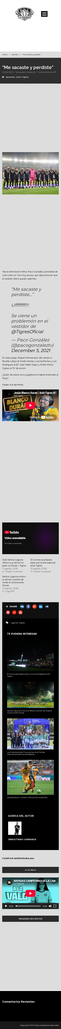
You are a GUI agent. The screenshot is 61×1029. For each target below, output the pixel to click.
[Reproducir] (6, 906)
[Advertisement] (30, 37)
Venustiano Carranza (25, 72)
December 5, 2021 (30, 350)
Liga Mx (14, 623)
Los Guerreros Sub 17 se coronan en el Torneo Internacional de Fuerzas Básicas (26, 753)
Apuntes (15, 55)
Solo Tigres (22, 77)
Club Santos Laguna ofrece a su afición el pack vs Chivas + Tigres (14, 562)
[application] (30, 893)
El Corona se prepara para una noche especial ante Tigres (42, 562)
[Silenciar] (50, 906)
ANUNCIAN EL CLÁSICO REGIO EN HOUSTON (27, 797)
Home (4, 55)
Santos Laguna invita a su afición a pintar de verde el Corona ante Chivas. (29, 712)
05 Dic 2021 (7, 72)
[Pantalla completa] (54, 906)
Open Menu (44, 14)
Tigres (22, 623)
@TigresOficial (27, 331)
